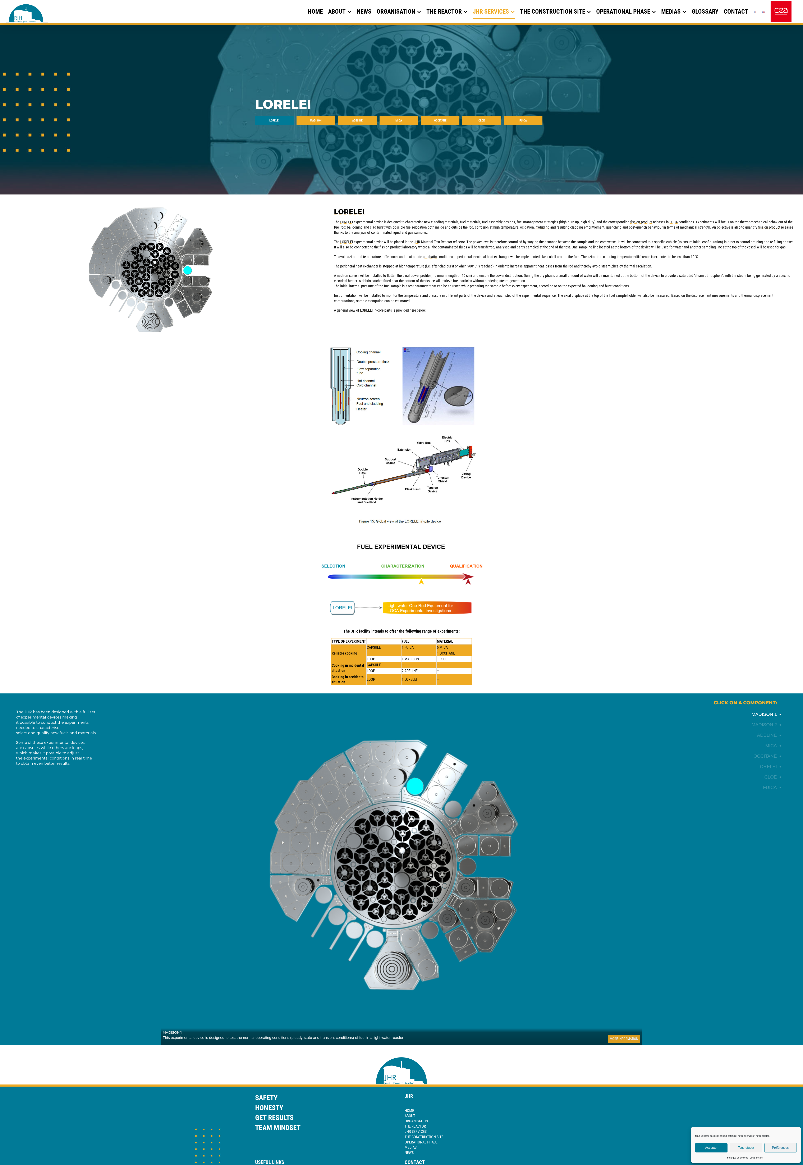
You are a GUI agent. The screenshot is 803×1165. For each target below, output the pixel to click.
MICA (444, 647)
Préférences (780, 1147)
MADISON (411, 659)
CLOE (444, 659)
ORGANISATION (416, 1121)
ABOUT (410, 1116)
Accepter (711, 1147)
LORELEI (410, 679)
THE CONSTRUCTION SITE (424, 1137)
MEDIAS (411, 1147)
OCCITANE (447, 653)
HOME (409, 1110)
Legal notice (756, 1157)
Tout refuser (746, 1147)
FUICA (409, 647)
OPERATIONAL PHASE (421, 1142)
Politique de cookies (737, 1157)
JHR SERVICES (416, 1131)
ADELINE (411, 671)
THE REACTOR (415, 1126)
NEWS (409, 1152)
